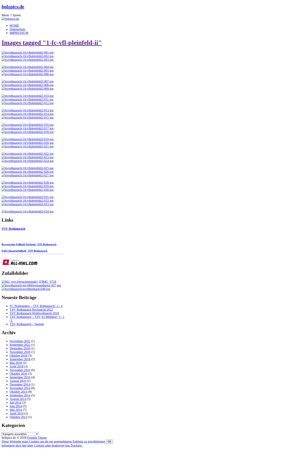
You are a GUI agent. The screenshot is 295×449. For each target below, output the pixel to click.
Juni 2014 (16, 406)
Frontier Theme (37, 437)
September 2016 (20, 377)
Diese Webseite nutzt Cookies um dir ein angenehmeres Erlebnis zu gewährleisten (53, 441)
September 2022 (20, 344)
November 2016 (20, 370)
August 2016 (18, 381)
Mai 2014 (16, 409)
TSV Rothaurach (13, 228)
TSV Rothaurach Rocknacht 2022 (31, 309)
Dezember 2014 (20, 384)
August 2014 (18, 399)
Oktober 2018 (18, 355)
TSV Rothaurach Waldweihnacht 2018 (34, 313)
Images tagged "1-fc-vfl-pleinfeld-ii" (52, 42)
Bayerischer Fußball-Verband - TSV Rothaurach (29, 244)
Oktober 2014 (18, 391)
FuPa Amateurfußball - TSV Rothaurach (24, 250)
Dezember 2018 (20, 348)
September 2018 (20, 359)
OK (109, 441)
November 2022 (20, 341)
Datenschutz (17, 29)
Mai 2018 (16, 362)
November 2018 (20, 352)
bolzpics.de (13, 6)
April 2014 (16, 413)
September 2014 (20, 395)
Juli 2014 (15, 402)
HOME (14, 25)
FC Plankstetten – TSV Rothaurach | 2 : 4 (36, 306)
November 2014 (20, 388)
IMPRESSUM (19, 33)
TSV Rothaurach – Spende (27, 324)
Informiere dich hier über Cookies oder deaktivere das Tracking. (42, 445)
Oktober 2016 (18, 373)
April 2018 (16, 366)
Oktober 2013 (18, 417)
